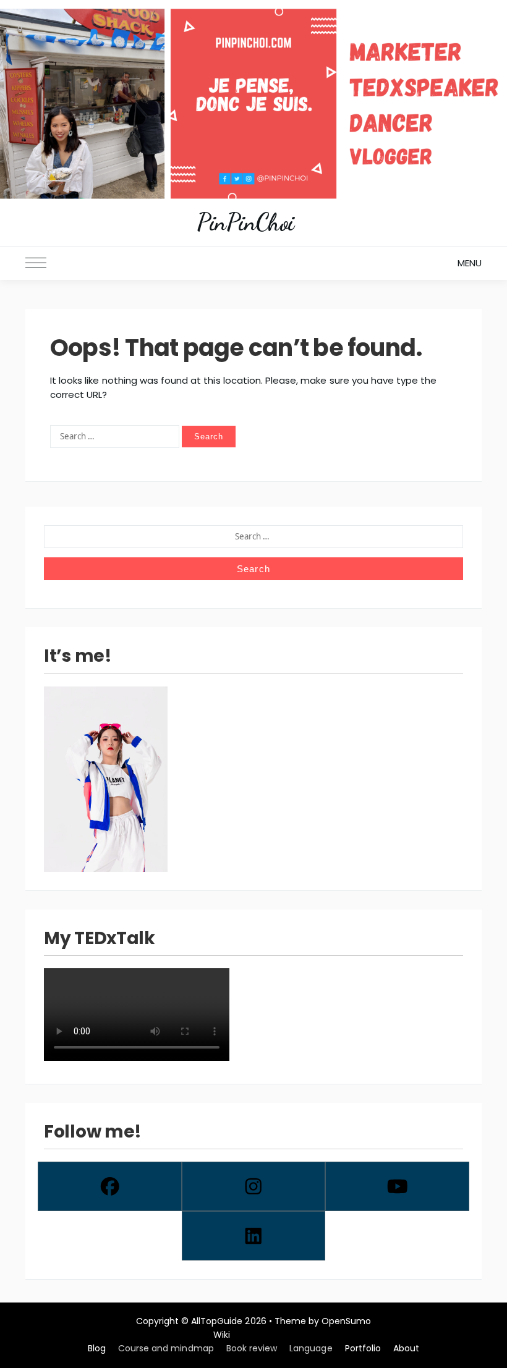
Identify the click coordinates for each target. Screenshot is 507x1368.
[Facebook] (110, 1186)
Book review (251, 1348)
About (406, 1348)
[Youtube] (397, 1186)
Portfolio (363, 1348)
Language (310, 1348)
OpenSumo (346, 1321)
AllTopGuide (216, 1321)
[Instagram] (254, 1186)
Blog (97, 1348)
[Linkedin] (254, 1235)
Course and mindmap (166, 1348)
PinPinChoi (245, 222)
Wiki (221, 1334)
